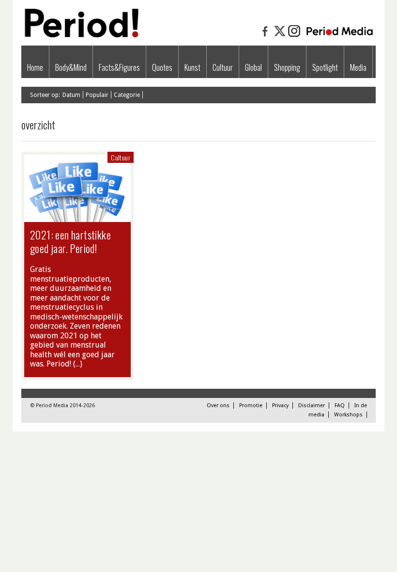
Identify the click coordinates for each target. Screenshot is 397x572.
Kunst (192, 67)
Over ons (218, 405)
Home (35, 67)
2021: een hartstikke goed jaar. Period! (70, 241)
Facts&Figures (119, 67)
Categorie (127, 95)
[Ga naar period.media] (340, 36)
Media (358, 67)
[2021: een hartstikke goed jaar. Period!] (77, 217)
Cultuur (223, 67)
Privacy (280, 405)
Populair (97, 95)
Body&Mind (71, 67)
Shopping (287, 67)
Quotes (162, 67)
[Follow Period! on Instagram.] (294, 36)
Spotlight (325, 67)
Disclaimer (311, 405)
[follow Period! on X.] (280, 36)
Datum (71, 95)
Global (253, 67)
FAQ (340, 405)
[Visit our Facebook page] (265, 36)
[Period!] (80, 35)
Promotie (250, 405)
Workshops (348, 415)
